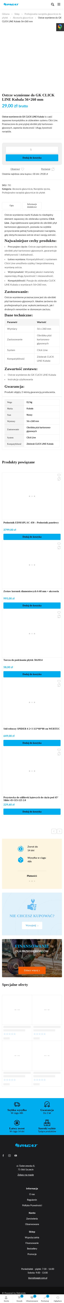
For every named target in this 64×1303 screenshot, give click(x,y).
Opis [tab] (12, 205)
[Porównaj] (53, 169)
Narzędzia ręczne (42, 189)
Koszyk (20, 1298)
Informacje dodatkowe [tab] (32, 205)
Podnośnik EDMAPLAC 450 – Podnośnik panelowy (31, 522)
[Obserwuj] (22, 169)
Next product (59, 831)
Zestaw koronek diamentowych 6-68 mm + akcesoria (31, 591)
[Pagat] (11, 4)
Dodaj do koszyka (32, 157)
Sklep (17, 14)
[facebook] (3, 1155)
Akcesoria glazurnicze (23, 18)
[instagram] (9, 1155)
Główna (5, 14)
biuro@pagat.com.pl (37, 1278)
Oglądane (58, 1301)
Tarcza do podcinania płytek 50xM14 (23, 660)
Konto (6, 1301)
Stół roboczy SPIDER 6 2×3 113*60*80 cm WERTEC (31, 728)
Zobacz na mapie (26, 1175)
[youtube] (15, 1155)
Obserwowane (32, 1298)
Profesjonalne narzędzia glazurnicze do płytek (23, 193)
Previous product (53, 831)
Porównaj (45, 1298)
